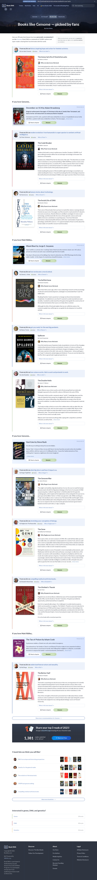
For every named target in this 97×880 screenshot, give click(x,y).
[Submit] (73, 5)
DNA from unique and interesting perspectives (31, 759)
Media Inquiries (57, 856)
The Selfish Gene (44, 280)
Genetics (16, 830)
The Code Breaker (45, 143)
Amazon (59, 93)
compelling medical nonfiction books (43, 579)
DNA (15, 823)
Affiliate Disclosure (82, 850)
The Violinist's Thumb (46, 587)
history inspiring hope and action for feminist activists (49, 48)
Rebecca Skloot (43, 59)
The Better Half (44, 673)
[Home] (9, 6)
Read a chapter (46, 93)
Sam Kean (41, 589)
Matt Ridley (49, 28)
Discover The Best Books (35, 850)
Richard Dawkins (43, 282)
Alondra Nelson (43, 203)
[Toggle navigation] (10, 9)
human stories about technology (41, 192)
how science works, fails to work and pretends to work (49, 372)
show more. (69, 119)
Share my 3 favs (62, 738)
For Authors (56, 853)
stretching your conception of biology (43, 521)
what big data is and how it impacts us (43, 470)
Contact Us (56, 860)
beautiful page (46, 730)
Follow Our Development (35, 853)
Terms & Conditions (83, 856)
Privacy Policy (81, 853)
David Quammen (43, 338)
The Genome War (45, 478)
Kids (34, 5)
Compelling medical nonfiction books (28, 791)
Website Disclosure (83, 860)
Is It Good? (44, 16)
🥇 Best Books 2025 (46, 5)
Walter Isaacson (43, 145)
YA (38, 5)
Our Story (55, 850)
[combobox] (83, 5)
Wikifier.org (7, 858)
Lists (62, 16)
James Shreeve (43, 481)
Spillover (41, 335)
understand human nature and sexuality (44, 665)
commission (79, 38)
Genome (34, 16)
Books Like (53, 16)
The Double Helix (45, 380)
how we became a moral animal (41, 272)
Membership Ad (80, 107)
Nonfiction (28, 5)
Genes (16, 816)
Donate (55, 868)
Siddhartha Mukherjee (45, 531)
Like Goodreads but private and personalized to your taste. (54, 1)
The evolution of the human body (27, 775)
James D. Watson (43, 383)
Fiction (21, 5)
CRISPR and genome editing (26, 783)
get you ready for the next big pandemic (44, 327)
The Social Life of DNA (47, 200)
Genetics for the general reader (27, 767)
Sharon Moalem (43, 675)
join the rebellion (78, 40)
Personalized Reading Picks (61, 5)
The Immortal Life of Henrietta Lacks (52, 57)
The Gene (41, 529)
